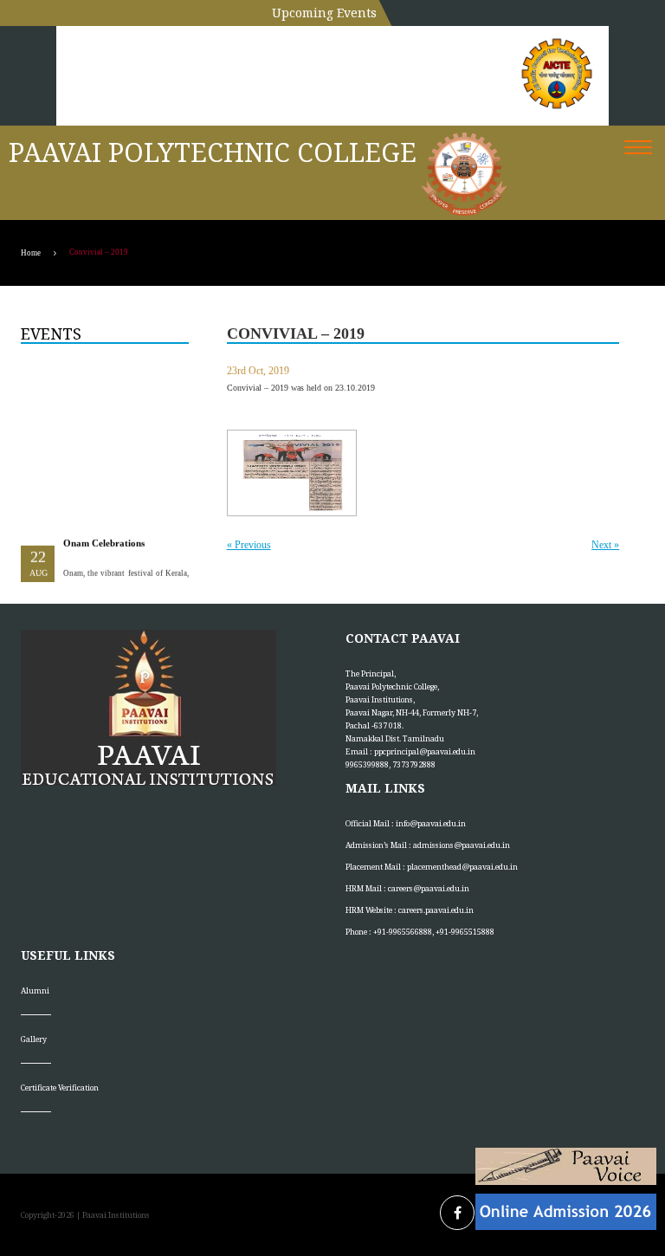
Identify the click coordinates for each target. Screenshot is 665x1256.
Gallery (34, 1039)
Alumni (35, 990)
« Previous (249, 545)
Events (51, 333)
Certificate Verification (60, 1087)
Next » (605, 545)
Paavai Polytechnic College (212, 152)
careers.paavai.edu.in (436, 910)
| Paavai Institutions (112, 1214)
